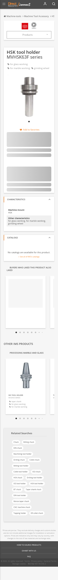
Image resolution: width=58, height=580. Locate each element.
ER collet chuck (37, 513)
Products (27, 34)
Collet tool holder (21, 471)
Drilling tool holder (34, 477)
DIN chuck (18, 448)
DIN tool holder (20, 495)
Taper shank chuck (33, 489)
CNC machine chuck (22, 507)
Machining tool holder (23, 454)
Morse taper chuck (21, 501)
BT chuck (17, 489)
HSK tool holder (36, 483)
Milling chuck (28, 442)
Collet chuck (34, 460)
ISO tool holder (20, 483)
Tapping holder (20, 513)
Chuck (16, 442)
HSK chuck (18, 477)
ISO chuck (36, 471)
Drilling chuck (19, 460)
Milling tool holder (21, 466)
